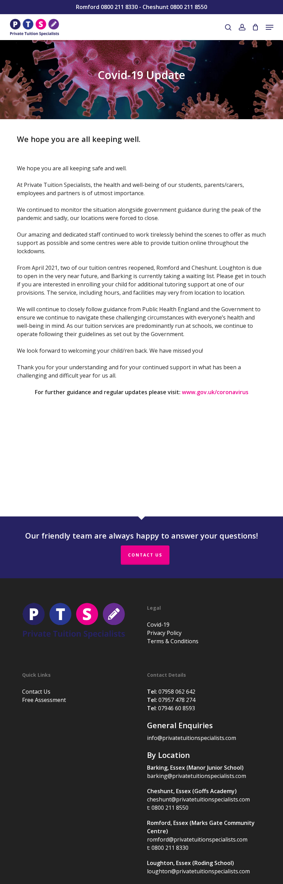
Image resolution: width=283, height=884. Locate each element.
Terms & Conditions (172, 641)
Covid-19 (158, 624)
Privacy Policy (164, 633)
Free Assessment (44, 700)
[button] (269, 27)
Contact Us (145, 555)
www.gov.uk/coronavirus (215, 392)
